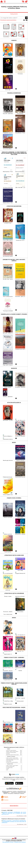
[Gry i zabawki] (21, 37)
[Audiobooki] (21, 29)
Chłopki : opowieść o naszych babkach (12, 765)
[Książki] (6, 29)
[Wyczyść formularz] (24, 20)
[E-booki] (14, 29)
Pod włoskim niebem (9, 767)
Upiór (7, 769)
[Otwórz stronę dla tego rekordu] (8, 49)
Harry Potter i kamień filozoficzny (11, 750)
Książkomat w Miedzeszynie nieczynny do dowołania (13, 818)
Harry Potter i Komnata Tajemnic (11, 752)
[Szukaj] (26, 18)
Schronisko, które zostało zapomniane (12, 762)
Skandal (7, 768)
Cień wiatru (8, 753)
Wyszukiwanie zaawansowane (6, 20)
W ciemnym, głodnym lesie (10, 766)
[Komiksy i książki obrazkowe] (14, 37)
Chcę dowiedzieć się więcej (8, 842)
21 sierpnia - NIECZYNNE (7, 810)
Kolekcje (14, 20)
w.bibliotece (6, 792)
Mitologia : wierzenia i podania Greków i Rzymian (13, 751)
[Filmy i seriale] (6, 37)
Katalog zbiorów (14, 13)
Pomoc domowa (8, 761)
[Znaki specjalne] (27, 20)
